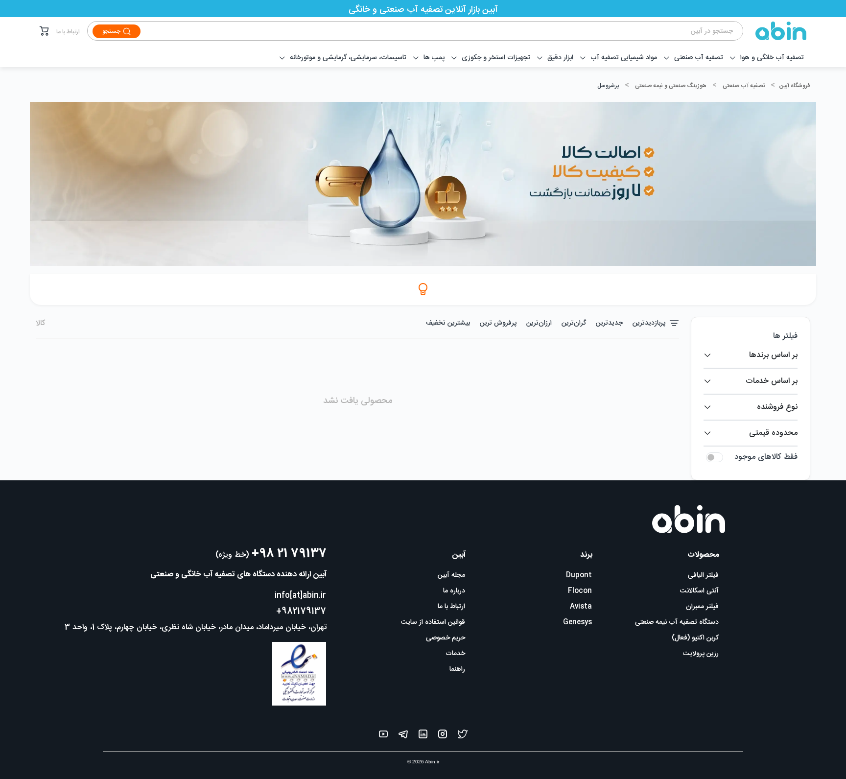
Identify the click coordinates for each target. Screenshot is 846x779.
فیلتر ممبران (702, 607)
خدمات (455, 654)
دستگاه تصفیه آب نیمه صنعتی (677, 622)
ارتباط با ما (68, 32)
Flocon (580, 591)
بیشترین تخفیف (448, 323)
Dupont (579, 575)
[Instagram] (442, 736)
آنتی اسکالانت (699, 591)
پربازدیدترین (649, 323)
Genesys (577, 622)
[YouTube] (383, 736)
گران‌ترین (574, 323)
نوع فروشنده (777, 407)
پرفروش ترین (498, 323)
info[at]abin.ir (300, 595)
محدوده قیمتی (773, 433)
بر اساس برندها (773, 355)
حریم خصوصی (445, 638)
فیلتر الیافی (703, 575)
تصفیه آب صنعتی (744, 86)
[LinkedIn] (423, 736)
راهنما (457, 669)
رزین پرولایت (701, 654)
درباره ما (454, 591)
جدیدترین (609, 323)
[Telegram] (403, 736)
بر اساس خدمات (772, 381)
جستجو (111, 31)
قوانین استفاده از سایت (433, 622)
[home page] (775, 31)
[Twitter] (462, 736)
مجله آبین (451, 575)
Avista (581, 607)
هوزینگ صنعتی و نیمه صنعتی (670, 86)
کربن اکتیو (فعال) (695, 638)
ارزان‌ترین (539, 323)
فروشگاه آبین (794, 86)
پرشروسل (608, 86)
